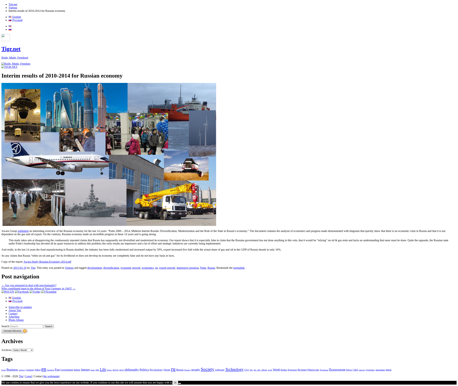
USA (246, 370)
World (276, 369)
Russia (211, 267)
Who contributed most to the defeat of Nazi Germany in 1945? (38, 288)
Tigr (33, 267)
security (195, 369)
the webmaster (51, 376)
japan (92, 370)
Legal (28, 376)
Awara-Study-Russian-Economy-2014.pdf (47, 261)
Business (12, 369)
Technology (234, 369)
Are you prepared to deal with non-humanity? (28, 285)
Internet (85, 369)
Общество (313, 369)
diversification (111, 267)
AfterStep (14, 316)
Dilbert (38, 370)
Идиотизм (292, 370)
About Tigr (15, 310)
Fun (57, 369)
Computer (30, 370)
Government (66, 369)
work (270, 370)
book (3, 370)
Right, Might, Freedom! (14, 57)
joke (97, 370)
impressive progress (188, 267)
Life (103, 369)
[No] (179, 383)
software (220, 369)
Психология (337, 369)
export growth (167, 267)
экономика (380, 370)
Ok (175, 382)
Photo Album (16, 319)
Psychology (156, 369)
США (355, 370)
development (94, 267)
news (121, 370)
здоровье (370, 369)
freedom (50, 370)
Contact (13, 313)
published (23, 230)
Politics (144, 369)
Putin (203, 267)
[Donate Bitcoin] (14, 332)
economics (148, 267)
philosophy (132, 369)
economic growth (130, 267)
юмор (388, 369)
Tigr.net (13, 4)
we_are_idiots (260, 369)
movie (116, 369)
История (302, 369)
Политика (324, 370)
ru (173, 369)
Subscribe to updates (20, 307)
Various (13, 7)
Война (284, 370)
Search (5, 326)
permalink (239, 267)
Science (187, 370)
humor (77, 369)
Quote (167, 369)
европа (362, 370)
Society (207, 369)
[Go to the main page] (15, 63)
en (156, 267)
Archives (6, 350)
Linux (109, 370)
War (251, 370)
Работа (349, 370)
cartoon (22, 370)
